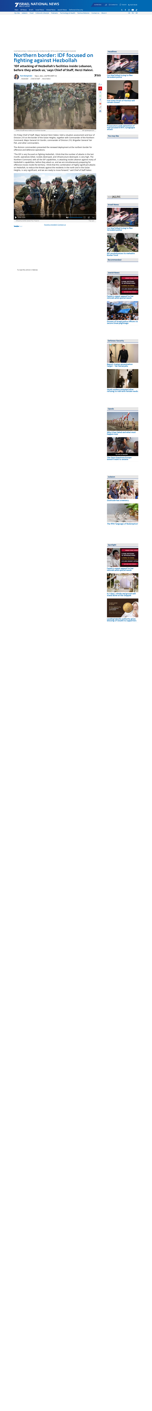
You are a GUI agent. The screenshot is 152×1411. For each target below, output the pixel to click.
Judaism (24, 13)
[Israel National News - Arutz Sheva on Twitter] (122, 10)
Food (31, 13)
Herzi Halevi (46, 79)
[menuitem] (16, 10)
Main (16, 10)
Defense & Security (76, 10)
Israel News (40, 10)
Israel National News (20, 51)
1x (93, 217)
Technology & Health (67, 13)
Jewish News (62, 10)
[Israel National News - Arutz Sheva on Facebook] (125, 10)
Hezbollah (24, 79)
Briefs (31, 10)
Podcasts (54, 13)
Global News (50, 10)
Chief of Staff (35, 79)
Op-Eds (17, 13)
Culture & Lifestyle (42, 13)
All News (23, 10)
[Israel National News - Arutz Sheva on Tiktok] (136, 10)
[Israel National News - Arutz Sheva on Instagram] (129, 10)
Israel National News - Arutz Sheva (31, 6)
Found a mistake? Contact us (55, 225)
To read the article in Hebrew (27, 270)
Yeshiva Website (83, 13)
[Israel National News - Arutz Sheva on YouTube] (133, 10)
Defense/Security (33, 51)
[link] (122, 76)
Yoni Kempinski (26, 76)
